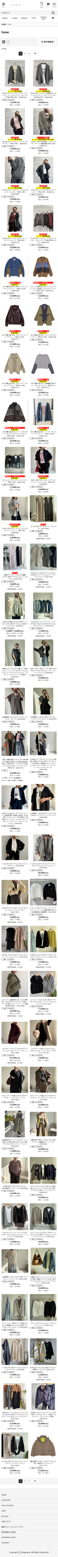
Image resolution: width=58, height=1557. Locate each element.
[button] (3, 5)
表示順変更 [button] (49, 42)
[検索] (53, 13)
